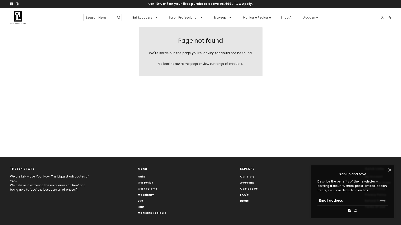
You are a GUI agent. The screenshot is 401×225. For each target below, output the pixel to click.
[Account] (382, 17)
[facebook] (11, 4)
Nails (142, 176)
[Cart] (389, 17)
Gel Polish (145, 182)
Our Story (247, 176)
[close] (390, 170)
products (235, 64)
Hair (141, 207)
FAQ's (244, 194)
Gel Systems (147, 188)
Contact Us (249, 188)
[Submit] (383, 200)
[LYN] (18, 17)
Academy (247, 182)
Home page (189, 64)
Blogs (244, 200)
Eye (140, 200)
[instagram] (17, 4)
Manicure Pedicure (152, 213)
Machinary (146, 194)
